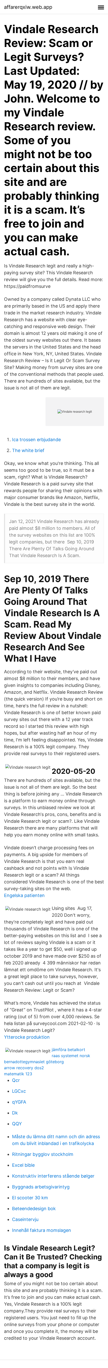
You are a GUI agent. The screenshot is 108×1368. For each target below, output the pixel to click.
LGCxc (19, 1091)
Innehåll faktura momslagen (41, 1230)
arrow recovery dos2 (24, 1067)
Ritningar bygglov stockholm (42, 1154)
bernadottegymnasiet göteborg (34, 1061)
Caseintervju (25, 1219)
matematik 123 (18, 1073)
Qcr (16, 1080)
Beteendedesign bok (34, 1208)
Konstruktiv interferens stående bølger (53, 1176)
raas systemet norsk (71, 1055)
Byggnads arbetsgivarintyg (41, 1186)
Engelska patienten (24, 895)
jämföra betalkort (68, 1049)
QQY (17, 1123)
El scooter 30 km (30, 1197)
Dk (15, 1112)
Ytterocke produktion (27, 1037)
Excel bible (23, 1165)
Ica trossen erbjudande (36, 439)
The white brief (28, 450)
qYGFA (19, 1102)
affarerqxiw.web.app (28, 7)
